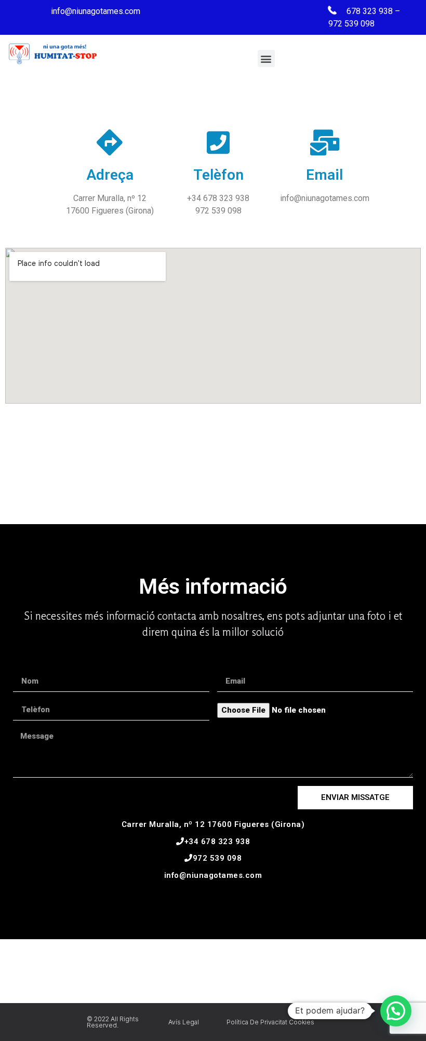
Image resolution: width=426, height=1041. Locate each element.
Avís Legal (183, 1022)
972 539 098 (217, 858)
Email (324, 174)
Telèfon (218, 174)
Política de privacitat (257, 1022)
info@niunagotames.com (213, 875)
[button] (266, 58)
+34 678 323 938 (217, 841)
